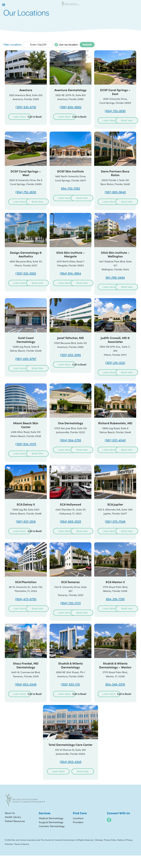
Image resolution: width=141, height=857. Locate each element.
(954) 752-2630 (115, 111)
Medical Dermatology (51, 818)
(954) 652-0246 (25, 684)
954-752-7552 (70, 188)
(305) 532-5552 (25, 273)
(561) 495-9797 (25, 359)
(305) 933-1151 (70, 684)
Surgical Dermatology (51, 822)
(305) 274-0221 (115, 363)
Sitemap (99, 840)
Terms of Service (21, 844)
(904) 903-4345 (70, 762)
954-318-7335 (115, 599)
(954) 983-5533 (70, 521)
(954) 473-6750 (25, 599)
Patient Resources (15, 821)
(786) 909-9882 (70, 107)
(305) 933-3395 (70, 355)
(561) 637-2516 (26, 521)
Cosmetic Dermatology (52, 826)
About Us (10, 813)
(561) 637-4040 (115, 440)
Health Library (13, 817)
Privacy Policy (110, 840)
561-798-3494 (115, 277)
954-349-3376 (115, 684)
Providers (78, 822)
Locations (78, 818)
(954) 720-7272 (70, 603)
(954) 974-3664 (70, 273)
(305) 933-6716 (26, 107)
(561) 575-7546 (115, 521)
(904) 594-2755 (70, 440)
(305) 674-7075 (25, 444)
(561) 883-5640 (115, 192)
